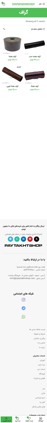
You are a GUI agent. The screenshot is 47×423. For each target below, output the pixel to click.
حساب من (41, 369)
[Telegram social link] (10, 239)
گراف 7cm (12, 56)
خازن (43, 393)
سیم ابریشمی (40, 397)
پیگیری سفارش (39, 338)
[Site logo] (23, 4)
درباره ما (42, 347)
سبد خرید (41, 364)
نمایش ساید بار (36, 29)
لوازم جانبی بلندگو (38, 406)
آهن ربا (42, 402)
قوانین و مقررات (39, 378)
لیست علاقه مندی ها (37, 329)
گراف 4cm (34, 86)
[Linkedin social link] (23, 239)
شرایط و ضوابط (39, 334)
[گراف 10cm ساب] (34, 44)
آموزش (42, 360)
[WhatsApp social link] (17, 239)
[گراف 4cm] (34, 73)
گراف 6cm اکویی (12, 86)
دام (44, 388)
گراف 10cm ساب (34, 56)
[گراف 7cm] (12, 44)
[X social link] (36, 239)
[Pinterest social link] (30, 239)
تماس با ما (41, 343)
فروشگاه (42, 374)
